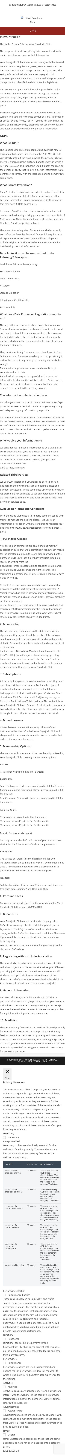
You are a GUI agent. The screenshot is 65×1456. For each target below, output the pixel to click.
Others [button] (6, 1430)
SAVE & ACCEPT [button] (11, 1450)
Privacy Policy (25, 1062)
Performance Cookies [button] (14, 1290)
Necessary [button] (8, 1133)
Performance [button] (10, 1358)
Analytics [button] (8, 1382)
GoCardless (18, 949)
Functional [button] (8, 1334)
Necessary (13, 1137)
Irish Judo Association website (25, 967)
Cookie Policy (40, 1062)
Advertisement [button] (11, 1406)
